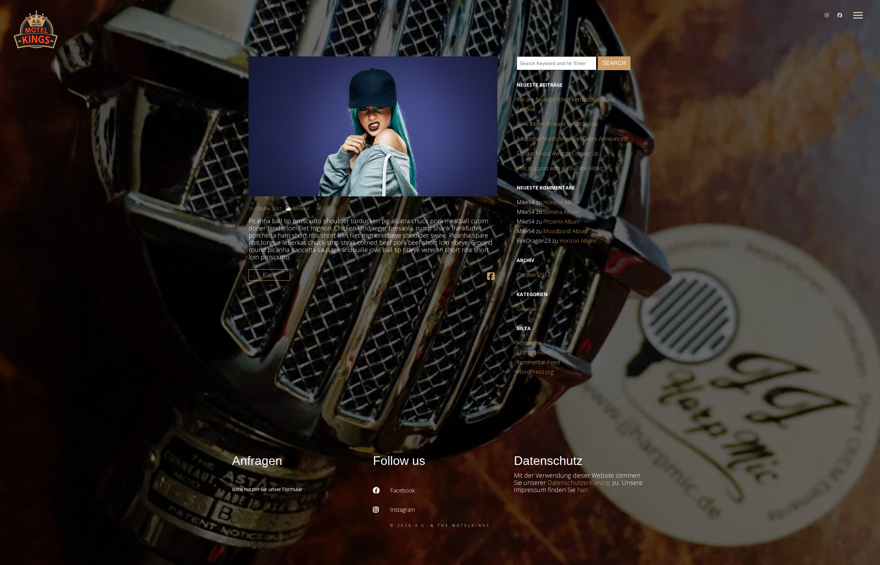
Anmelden (529, 343)
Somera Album (561, 212)
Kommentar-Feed (538, 362)
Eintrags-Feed (533, 352)
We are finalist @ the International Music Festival (566, 104)
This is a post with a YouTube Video (560, 168)
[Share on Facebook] (490, 277)
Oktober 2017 (533, 275)
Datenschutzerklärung (579, 482)
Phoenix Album (561, 221)
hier (582, 490)
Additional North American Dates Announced (572, 138)
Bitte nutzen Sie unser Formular (267, 489)
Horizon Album (561, 202)
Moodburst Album (565, 231)
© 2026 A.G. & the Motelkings (440, 525)
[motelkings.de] (36, 30)
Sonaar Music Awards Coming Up (557, 153)
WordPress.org (535, 372)
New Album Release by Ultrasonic (558, 124)
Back (269, 275)
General (300, 208)
